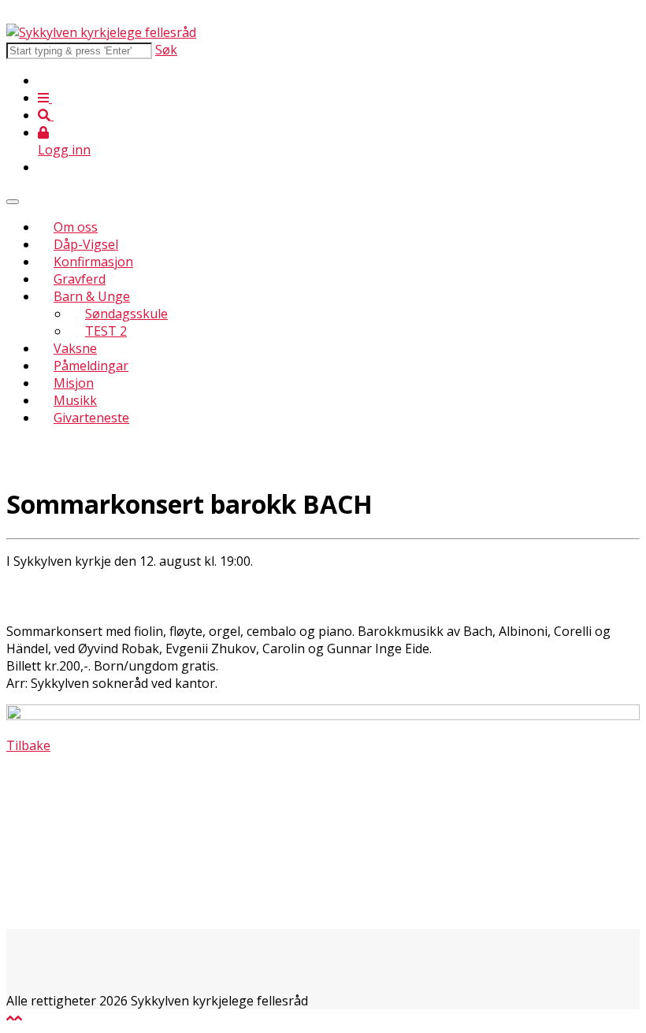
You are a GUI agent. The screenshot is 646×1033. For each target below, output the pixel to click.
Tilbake (28, 745)
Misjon (74, 383)
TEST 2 (106, 331)
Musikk (75, 400)
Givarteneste (91, 417)
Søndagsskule (126, 313)
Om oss (76, 227)
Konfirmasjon (93, 261)
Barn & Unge (92, 296)
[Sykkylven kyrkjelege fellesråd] (101, 32)
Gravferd (80, 279)
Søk (166, 49)
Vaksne (75, 348)
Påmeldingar (91, 365)
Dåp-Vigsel (86, 244)
